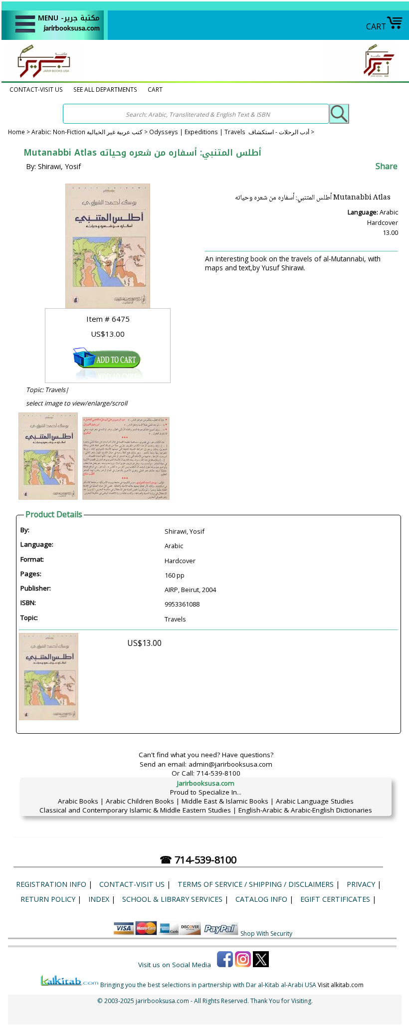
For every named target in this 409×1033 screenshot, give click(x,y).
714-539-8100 (218, 773)
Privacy (361, 884)
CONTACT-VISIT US (36, 89)
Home (16, 132)
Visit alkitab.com (341, 985)
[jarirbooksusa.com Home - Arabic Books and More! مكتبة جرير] (41, 76)
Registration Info (51, 884)
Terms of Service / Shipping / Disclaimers (256, 884)
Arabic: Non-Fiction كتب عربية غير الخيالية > (90, 132)
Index (98, 899)
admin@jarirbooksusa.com (230, 764)
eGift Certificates (335, 899)
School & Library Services (172, 899)
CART (376, 26)
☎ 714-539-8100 (198, 859)
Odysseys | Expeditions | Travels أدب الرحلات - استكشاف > (231, 132)
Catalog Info (261, 899)
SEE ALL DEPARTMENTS (105, 89)
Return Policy (47, 899)
